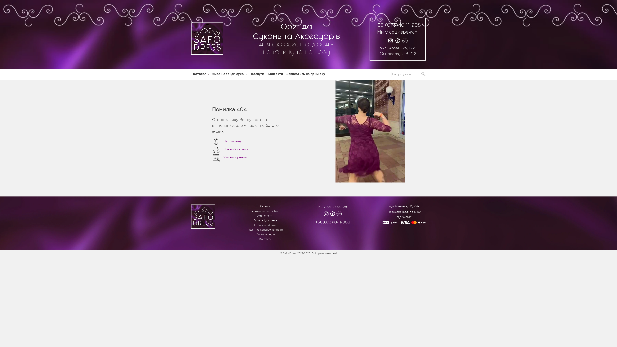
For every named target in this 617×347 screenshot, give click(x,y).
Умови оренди (235, 157)
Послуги (257, 74)
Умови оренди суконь (229, 74)
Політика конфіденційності (265, 229)
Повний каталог (236, 149)
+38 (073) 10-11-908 (398, 25)
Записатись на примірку (305, 74)
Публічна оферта (265, 225)
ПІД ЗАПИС (404, 217)
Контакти (275, 74)
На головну (232, 141)
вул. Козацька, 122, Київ (404, 206)
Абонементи (265, 215)
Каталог (199, 74)
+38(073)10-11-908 (332, 222)
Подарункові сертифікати (265, 211)
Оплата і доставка (265, 220)
